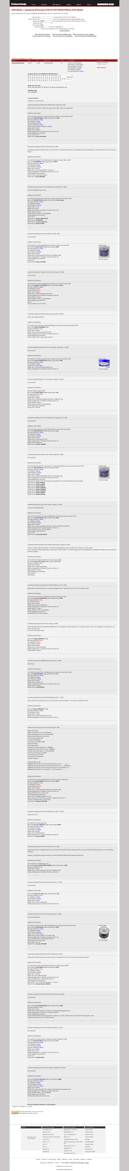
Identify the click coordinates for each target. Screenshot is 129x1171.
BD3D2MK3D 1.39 (68, 1132)
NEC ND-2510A (38, 467)
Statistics (83, 1159)
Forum (33, 4)
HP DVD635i (37, 161)
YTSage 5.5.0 (46, 1149)
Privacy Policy (52, 1159)
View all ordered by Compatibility (63, 36)
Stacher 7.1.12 (46, 1142)
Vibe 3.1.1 (45, 1146)
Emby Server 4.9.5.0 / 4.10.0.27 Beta (51, 1137)
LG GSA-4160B (38, 781)
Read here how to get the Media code (72, 19)
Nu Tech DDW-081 (39, 824)
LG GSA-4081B (38, 967)
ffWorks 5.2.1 (67, 1137)
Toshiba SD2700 (89, 1137)
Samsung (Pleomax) (18, 63)
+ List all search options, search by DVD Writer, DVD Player (57, 29)
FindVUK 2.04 (46, 1151)
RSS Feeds (76, 1159)
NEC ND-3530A (38, 118)
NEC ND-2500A (38, 431)
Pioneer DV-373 (89, 1132)
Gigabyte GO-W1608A (40, 285)
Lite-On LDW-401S (39, 1079)
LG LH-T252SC (42, 303)
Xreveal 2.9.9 (46, 1139)
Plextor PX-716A (39, 894)
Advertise (64, 1159)
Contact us (44, 1159)
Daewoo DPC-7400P (90, 1151)
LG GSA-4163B (38, 247)
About (59, 1159)
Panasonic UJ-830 (39, 561)
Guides (69, 4)
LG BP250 (87, 1139)
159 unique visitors (31, 1137)
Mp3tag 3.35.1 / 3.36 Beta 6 (70, 1129)
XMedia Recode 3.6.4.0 (48, 1134)
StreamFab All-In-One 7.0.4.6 (71, 1139)
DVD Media (16, 9)
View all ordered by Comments (42, 36)
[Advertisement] (64, 50)
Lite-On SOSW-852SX (40, 598)
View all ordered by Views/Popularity (85, 36)
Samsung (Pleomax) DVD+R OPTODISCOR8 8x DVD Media (54, 9)
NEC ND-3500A (38, 674)
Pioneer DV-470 (89, 1129)
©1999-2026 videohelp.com (65, 1169)
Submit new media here (40, 13)
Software (44, 4)
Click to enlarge (103, 259)
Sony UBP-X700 (89, 1149)
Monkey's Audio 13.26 (69, 1146)
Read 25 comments (102, 62)
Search (38, 1159)
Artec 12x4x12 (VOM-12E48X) (42, 865)
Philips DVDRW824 (39, 327)
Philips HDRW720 (39, 639)
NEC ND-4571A (38, 200)
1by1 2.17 (45, 1144)
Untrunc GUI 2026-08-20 (70, 1134)
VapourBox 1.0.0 (68, 1150)
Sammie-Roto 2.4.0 (47, 1129)
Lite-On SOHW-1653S (40, 1005)
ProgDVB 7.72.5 (67, 1148)
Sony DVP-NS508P (89, 1142)
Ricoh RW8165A (39, 709)
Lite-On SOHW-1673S (40, 360)
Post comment (101, 67)
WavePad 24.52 (46, 1132)
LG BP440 (87, 1146)
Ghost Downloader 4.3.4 (70, 1153)
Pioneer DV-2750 (89, 1134)
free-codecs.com (67, 1166)
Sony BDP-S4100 (89, 1144)
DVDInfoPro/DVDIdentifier (49, 74)
